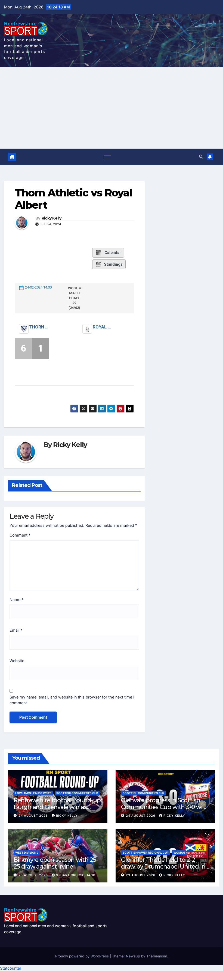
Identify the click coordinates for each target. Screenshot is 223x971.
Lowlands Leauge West (33, 793)
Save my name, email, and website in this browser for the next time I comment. (72, 700)
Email (16, 630)
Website (17, 660)
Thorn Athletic (39, 327)
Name (16, 599)
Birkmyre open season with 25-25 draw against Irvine (56, 863)
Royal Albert (103, 327)
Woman (179, 852)
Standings (113, 264)
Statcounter (10, 968)
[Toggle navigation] (107, 157)
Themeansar (156, 956)
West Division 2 (26, 852)
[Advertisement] (111, 108)
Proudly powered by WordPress (82, 956)
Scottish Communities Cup (77, 793)
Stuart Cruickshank (75, 875)
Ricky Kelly (51, 218)
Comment (20, 535)
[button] (201, 156)
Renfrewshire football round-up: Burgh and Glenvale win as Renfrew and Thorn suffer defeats (58, 810)
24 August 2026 (33, 815)
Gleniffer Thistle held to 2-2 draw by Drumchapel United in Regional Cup (163, 866)
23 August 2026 (33, 875)
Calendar (112, 252)
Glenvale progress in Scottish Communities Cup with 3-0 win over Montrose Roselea (163, 807)
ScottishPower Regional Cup (145, 852)
